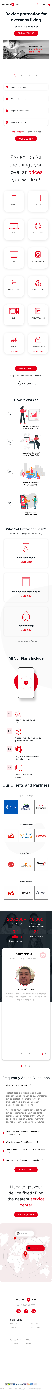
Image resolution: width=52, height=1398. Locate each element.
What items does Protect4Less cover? (22, 1142)
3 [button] (29, 75)
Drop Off (13, 1327)
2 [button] (22, 75)
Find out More (26, 33)
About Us (13, 1324)
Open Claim (34, 1324)
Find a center (26, 1214)
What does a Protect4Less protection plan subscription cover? (23, 1132)
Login (42, 4)
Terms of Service (16, 1340)
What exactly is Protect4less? (18, 1085)
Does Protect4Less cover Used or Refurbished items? (25, 1150)
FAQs (28, 1340)
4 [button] (37, 75)
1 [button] (15, 75)
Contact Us (14, 1343)
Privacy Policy (35, 1327)
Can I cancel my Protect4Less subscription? (24, 1160)
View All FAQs (26, 1169)
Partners (29, 1343)
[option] (26, 35)
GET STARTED (26, 139)
